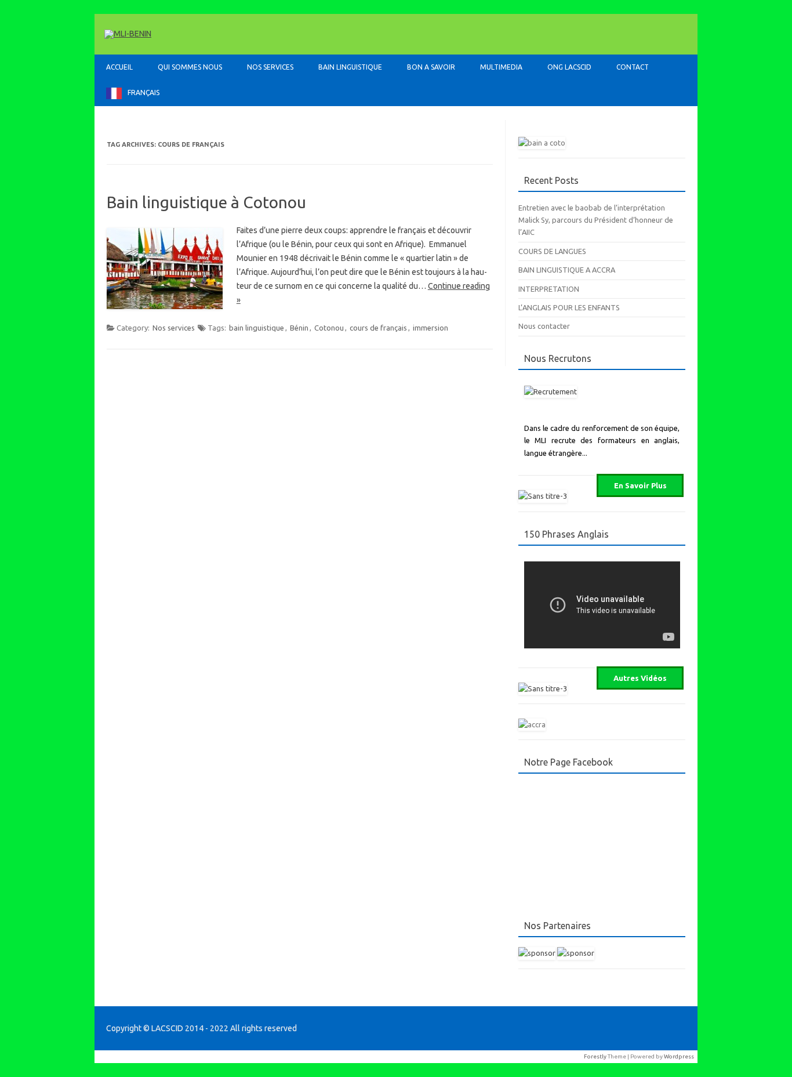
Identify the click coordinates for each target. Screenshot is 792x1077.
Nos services (173, 328)
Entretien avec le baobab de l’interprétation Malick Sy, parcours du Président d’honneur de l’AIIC (595, 220)
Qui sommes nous (190, 67)
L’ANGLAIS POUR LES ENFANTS (569, 307)
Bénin (299, 328)
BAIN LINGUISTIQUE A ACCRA (566, 270)
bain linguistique (256, 328)
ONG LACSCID (569, 67)
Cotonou (329, 328)
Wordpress (679, 1056)
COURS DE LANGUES (552, 251)
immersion (430, 328)
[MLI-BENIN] (127, 33)
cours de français (378, 328)
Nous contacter (544, 326)
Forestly (595, 1056)
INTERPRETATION (548, 289)
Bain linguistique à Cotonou (206, 202)
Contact (632, 67)
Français (143, 92)
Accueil (119, 67)
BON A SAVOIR (431, 67)
